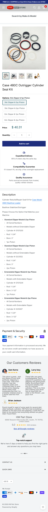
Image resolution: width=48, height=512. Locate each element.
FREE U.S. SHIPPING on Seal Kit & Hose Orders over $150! (24, 2)
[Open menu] (3, 7)
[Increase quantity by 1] (29, 135)
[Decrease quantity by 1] (14, 135)
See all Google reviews (24, 429)
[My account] (39, 7)
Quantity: (6, 135)
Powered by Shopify (9, 507)
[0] (43, 7)
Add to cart (24, 144)
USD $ (6, 481)
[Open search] (34, 7)
